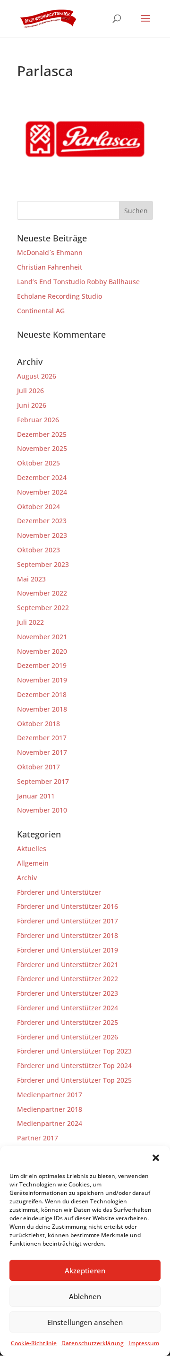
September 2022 (43, 607)
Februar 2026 (38, 419)
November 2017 (42, 752)
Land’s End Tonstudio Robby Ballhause (78, 281)
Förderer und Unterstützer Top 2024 (74, 1065)
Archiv (27, 877)
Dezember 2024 (42, 477)
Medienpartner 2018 (49, 1109)
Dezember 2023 (42, 520)
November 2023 (42, 535)
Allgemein (33, 863)
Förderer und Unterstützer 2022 (67, 978)
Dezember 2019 (42, 665)
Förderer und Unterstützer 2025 (67, 1022)
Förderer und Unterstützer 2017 (67, 920)
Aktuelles (31, 848)
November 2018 (42, 709)
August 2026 (36, 376)
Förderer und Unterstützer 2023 (67, 993)
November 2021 (42, 636)
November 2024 (42, 492)
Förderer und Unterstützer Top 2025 (74, 1080)
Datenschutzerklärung (92, 1343)
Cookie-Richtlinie (34, 1343)
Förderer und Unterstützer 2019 (67, 949)
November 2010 (42, 810)
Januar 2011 (36, 795)
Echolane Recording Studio (59, 296)
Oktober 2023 (38, 549)
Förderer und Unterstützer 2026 (67, 1036)
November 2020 (42, 651)
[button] (156, 1157)
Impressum (143, 1343)
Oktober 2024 (38, 506)
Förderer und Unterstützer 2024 (67, 1007)
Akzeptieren (85, 1270)
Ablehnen (85, 1296)
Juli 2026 (30, 390)
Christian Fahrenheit (49, 267)
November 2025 (42, 448)
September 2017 (43, 781)
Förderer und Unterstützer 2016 (67, 906)
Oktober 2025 (38, 462)
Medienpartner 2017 (49, 1094)
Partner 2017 (37, 1137)
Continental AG (41, 310)
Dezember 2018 (42, 694)
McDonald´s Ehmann (50, 252)
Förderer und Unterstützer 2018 (67, 935)
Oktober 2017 (38, 766)
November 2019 (42, 679)
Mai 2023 (31, 578)
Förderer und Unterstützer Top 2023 (74, 1050)
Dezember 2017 (42, 737)
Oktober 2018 (38, 723)
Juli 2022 (30, 622)
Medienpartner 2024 (49, 1123)
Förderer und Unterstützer (59, 892)
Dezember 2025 (42, 434)
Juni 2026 (31, 405)
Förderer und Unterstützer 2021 (67, 964)
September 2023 (43, 564)
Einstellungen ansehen (85, 1322)
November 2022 (42, 593)
